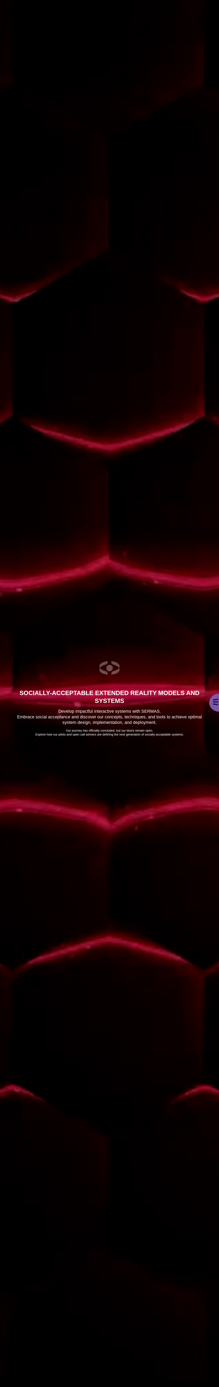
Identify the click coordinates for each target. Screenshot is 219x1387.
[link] (215, 702)
